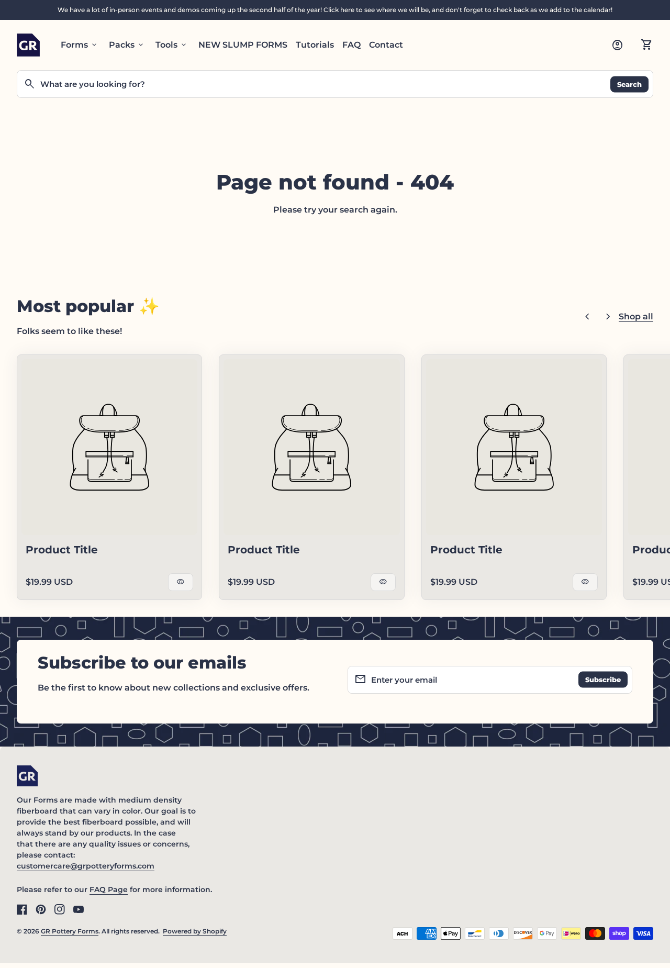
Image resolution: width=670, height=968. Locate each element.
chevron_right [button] (608, 316)
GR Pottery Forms (69, 931)
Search (629, 84)
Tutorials (315, 45)
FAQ (351, 45)
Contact (386, 45)
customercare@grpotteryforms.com (85, 866)
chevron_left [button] (587, 316)
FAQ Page (109, 889)
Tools (171, 45)
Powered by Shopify (195, 931)
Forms (79, 45)
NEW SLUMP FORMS (242, 45)
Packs (127, 45)
